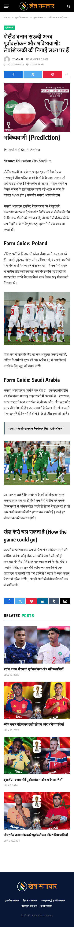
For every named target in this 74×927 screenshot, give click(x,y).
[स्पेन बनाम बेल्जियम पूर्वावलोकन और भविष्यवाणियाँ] (37, 700)
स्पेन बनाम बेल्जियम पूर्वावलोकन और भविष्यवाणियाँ (34, 724)
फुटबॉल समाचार (12, 900)
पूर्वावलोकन (9, 27)
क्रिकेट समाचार (30, 900)
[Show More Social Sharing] (66, 74)
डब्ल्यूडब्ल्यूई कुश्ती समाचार (53, 900)
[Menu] (6, 6)
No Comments (15, 64)
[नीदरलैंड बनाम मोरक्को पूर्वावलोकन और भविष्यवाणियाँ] (37, 811)
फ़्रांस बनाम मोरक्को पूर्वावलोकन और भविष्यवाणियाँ (34, 669)
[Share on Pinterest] (52, 74)
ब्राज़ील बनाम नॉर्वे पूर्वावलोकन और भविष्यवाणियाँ (33, 779)
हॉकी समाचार (46, 906)
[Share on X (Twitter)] (33, 74)
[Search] (68, 6)
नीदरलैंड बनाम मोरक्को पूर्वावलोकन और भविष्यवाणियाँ (36, 835)
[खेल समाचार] (37, 6)
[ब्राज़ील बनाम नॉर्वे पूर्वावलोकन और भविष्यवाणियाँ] (37, 755)
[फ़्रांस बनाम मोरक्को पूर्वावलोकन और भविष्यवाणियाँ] (37, 645)
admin (19, 59)
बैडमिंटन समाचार (29, 906)
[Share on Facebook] (13, 74)
